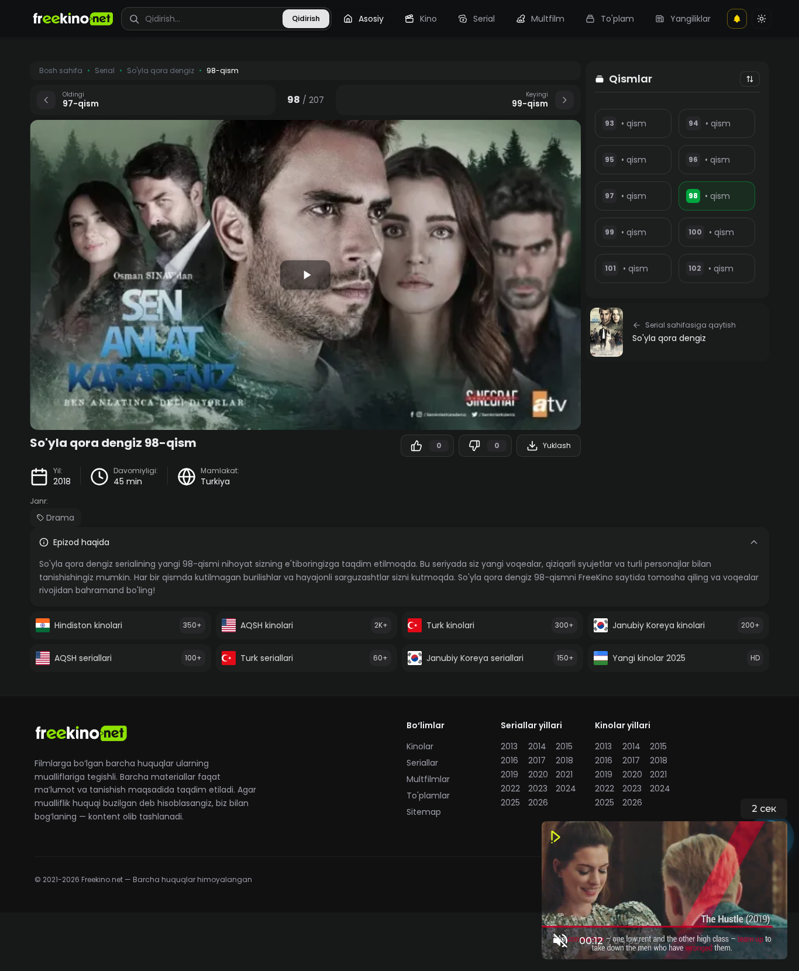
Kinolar (420, 746)
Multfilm (547, 19)
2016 (509, 760)
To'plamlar (428, 795)
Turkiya (215, 481)
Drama (60, 518)
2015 (564, 746)
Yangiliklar (690, 19)
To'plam (617, 19)
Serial (484, 19)
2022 (510, 788)
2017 (537, 760)
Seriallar (422, 763)
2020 (538, 774)
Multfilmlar (428, 779)
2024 (566, 788)
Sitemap (424, 812)
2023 (537, 788)
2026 (538, 802)
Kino (428, 19)
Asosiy (371, 19)
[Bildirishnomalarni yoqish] (737, 19)
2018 (62, 481)
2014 (537, 746)
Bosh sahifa (60, 70)
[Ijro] (305, 275)
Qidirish (306, 18)
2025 (510, 802)
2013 (509, 746)
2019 (509, 774)
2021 (564, 774)
